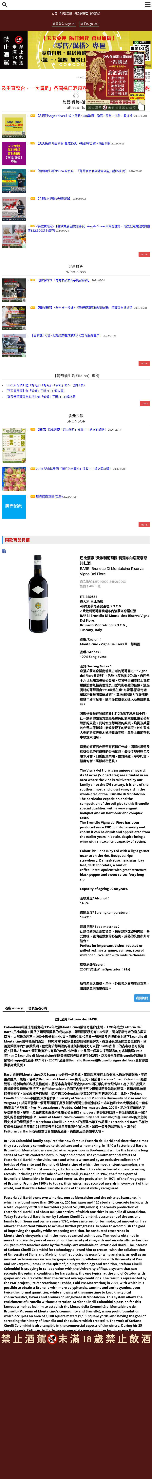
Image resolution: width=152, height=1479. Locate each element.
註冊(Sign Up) (89, 24)
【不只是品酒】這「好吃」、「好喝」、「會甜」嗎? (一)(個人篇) (44, 385)
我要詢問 (142, 998)
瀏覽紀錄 (95, 13)
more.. (144, 254)
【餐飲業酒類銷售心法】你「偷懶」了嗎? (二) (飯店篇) (40, 397)
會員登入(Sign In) (64, 24)
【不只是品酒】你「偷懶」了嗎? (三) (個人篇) (34, 391)
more (145, 403)
